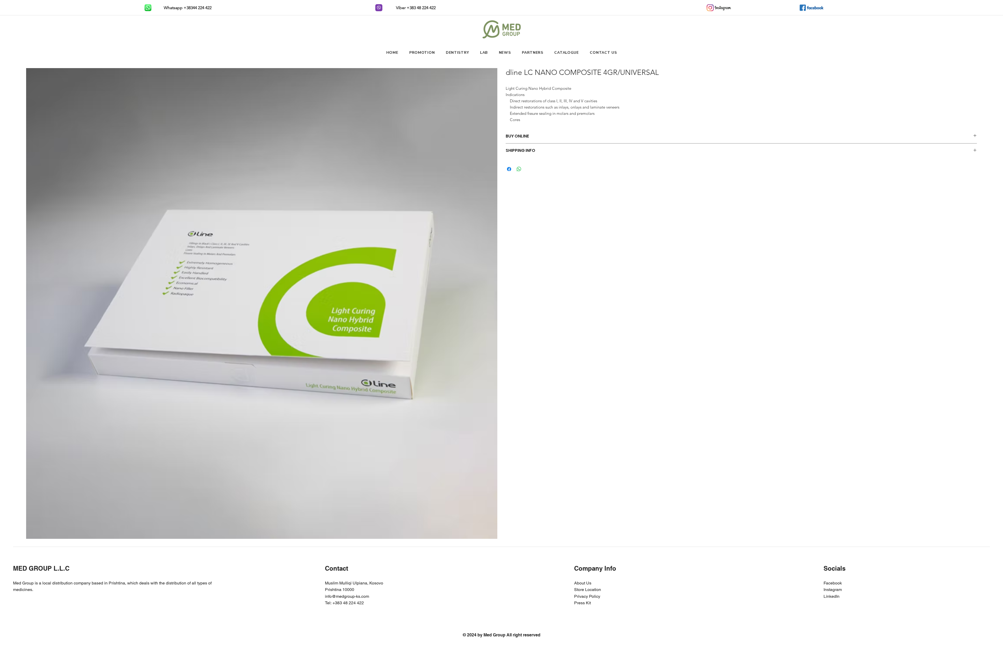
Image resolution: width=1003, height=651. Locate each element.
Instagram (833, 589)
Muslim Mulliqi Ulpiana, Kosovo (354, 583)
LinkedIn (831, 596)
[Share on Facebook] (509, 169)
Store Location (587, 589)
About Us (582, 583)
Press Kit (582, 602)
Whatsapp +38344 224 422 (187, 7)
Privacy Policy (587, 596)
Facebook (833, 583)
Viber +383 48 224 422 (415, 7)
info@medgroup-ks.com (347, 596)
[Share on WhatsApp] (519, 169)
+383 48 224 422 (348, 602)
